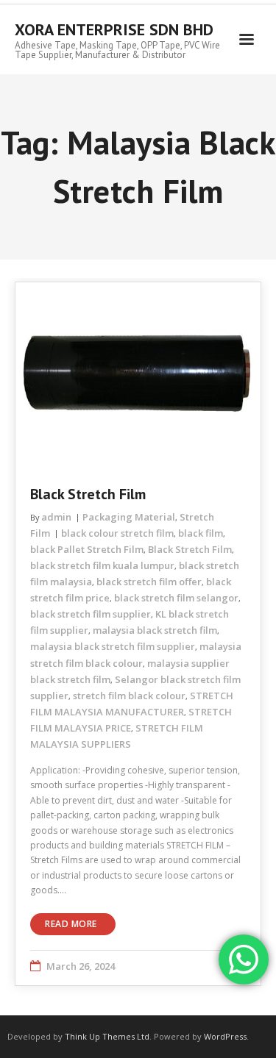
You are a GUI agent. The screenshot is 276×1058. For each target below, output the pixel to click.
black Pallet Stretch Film (87, 549)
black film (200, 533)
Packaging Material (128, 516)
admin (56, 516)
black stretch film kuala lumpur (102, 565)
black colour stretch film (117, 533)
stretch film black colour (129, 695)
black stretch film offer (149, 581)
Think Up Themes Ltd (107, 1036)
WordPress (225, 1036)
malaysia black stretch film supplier (112, 646)
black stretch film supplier (90, 614)
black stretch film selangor (176, 597)
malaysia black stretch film (155, 630)
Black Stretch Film (88, 494)
